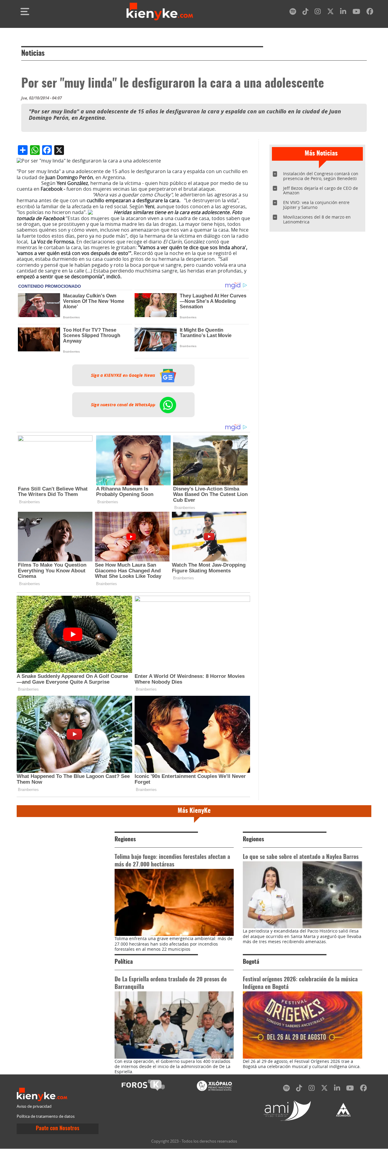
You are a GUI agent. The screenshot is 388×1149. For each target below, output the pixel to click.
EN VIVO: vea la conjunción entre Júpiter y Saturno (316, 204)
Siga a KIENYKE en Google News (123, 375)
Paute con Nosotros (57, 1128)
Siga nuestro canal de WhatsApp (123, 405)
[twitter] (330, 12)
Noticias (33, 53)
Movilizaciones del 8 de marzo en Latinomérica (317, 219)
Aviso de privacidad (34, 1106)
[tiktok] (306, 12)
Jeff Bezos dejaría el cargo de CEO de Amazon (320, 190)
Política (124, 962)
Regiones (125, 839)
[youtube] (356, 12)
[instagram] (318, 12)
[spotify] (292, 12)
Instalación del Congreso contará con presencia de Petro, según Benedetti (320, 176)
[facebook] (369, 12)
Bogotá (251, 962)
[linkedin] (343, 12)
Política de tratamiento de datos (46, 1116)
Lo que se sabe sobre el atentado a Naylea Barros (301, 857)
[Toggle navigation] (25, 11)
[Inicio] (159, 11)
